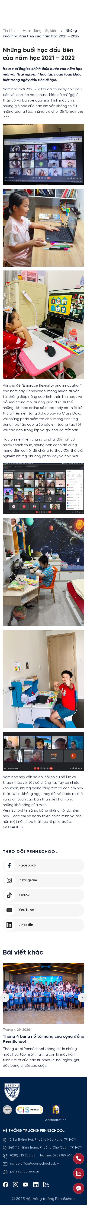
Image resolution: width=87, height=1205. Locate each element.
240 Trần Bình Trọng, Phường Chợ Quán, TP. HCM (45, 1147)
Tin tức (9, 31)
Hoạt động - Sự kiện (40, 31)
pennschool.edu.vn (24, 1171)
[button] (82, 997)
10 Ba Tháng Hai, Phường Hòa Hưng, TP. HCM (42, 1140)
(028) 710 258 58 (23, 1155)
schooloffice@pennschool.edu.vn (35, 1163)
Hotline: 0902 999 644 (56, 1155)
